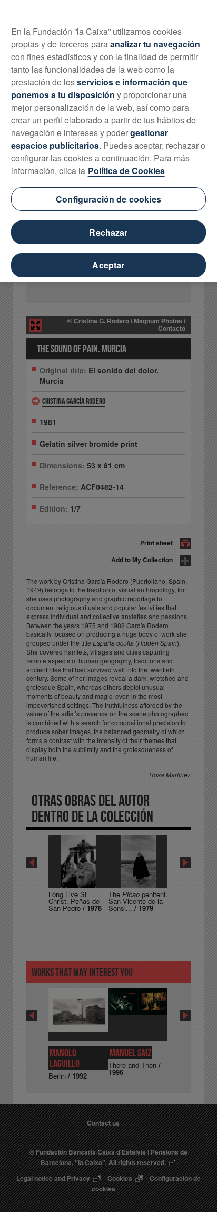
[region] (108, 141)
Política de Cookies (126, 171)
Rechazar (108, 232)
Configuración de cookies (108, 199)
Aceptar (108, 265)
